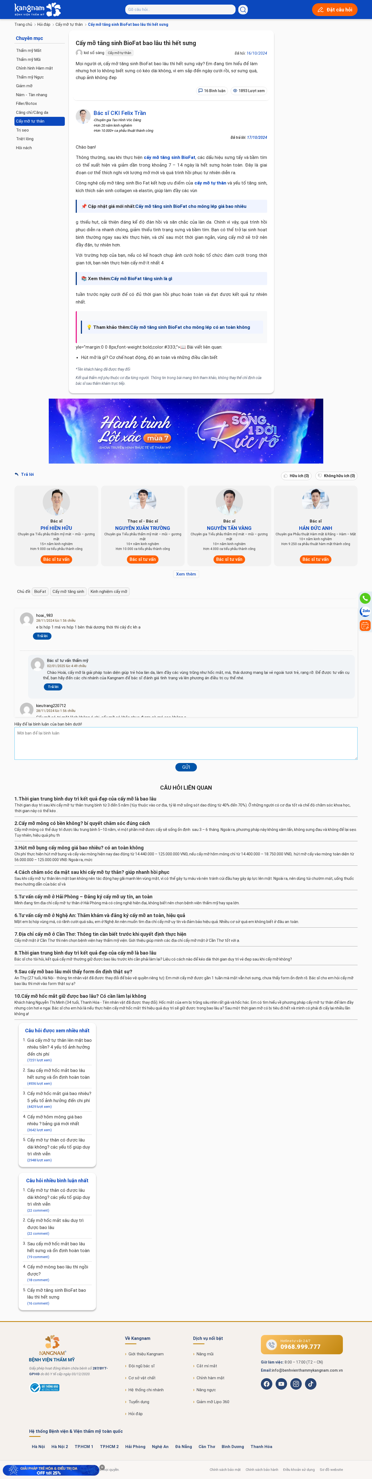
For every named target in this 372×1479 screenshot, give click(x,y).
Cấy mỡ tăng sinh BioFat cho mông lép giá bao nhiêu (190, 206)
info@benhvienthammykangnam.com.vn (307, 1370)
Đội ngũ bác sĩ (142, 1366)
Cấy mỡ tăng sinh (68, 591)
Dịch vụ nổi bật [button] (208, 1338)
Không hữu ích (339, 476)
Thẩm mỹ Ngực (30, 77)
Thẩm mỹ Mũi (28, 59)
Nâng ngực (206, 1389)
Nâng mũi (205, 1354)
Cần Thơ (207, 1446)
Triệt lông (24, 138)
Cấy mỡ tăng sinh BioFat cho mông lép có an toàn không (190, 327)
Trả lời (27, 474)
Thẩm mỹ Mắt (28, 50)
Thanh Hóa (261, 1446)
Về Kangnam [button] (137, 1338)
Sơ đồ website (331, 1470)
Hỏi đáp (43, 24)
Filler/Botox (26, 103)
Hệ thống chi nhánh (146, 1389)
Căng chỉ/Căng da (32, 112)
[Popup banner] (51, 1470)
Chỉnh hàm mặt (210, 1377)
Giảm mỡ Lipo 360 (213, 1401)
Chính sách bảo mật (225, 1470)
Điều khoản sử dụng (299, 1470)
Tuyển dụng (139, 1401)
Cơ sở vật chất (142, 1377)
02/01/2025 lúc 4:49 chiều (66, 666)
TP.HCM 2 (109, 1446)
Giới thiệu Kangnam (146, 1354)
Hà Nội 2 (59, 1446)
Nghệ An (160, 1446)
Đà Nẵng (183, 1446)
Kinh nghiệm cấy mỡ (109, 591)
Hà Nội (38, 1446)
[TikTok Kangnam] (310, 1384)
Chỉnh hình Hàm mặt (34, 68)
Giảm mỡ (24, 85)
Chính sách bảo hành (262, 1470)
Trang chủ (23, 24)
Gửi (186, 767)
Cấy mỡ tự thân (69, 24)
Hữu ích (299, 476)
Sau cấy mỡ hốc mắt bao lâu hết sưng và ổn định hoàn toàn (58, 1077)
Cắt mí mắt (207, 1366)
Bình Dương (233, 1446)
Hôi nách (24, 147)
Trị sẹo (22, 130)
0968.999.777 (300, 1346)
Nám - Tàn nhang (31, 94)
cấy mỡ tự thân (210, 183)
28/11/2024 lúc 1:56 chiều (55, 621)
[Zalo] (365, 611)
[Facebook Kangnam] (266, 1384)
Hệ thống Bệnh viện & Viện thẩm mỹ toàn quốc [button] (76, 1431)
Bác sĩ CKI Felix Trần (119, 113)
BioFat (40, 591)
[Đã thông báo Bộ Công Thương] (44, 1392)
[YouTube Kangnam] (281, 1384)
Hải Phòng (135, 1446)
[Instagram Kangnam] (296, 1384)
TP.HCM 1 (84, 1446)
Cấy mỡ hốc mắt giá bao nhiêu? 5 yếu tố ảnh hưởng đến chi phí (59, 1100)
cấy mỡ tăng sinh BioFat (170, 157)
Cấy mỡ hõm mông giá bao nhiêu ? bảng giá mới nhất (54, 1123)
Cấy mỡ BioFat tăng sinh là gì (141, 278)
